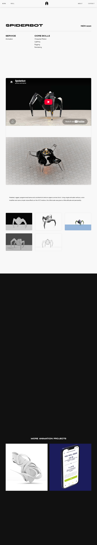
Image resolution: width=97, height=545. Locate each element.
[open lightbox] (19, 221)
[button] (91, 3)
